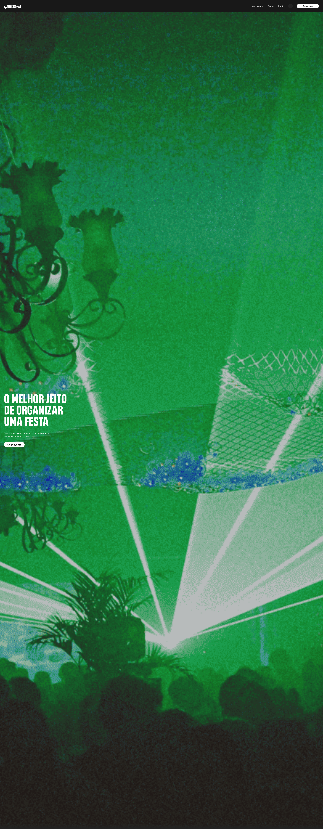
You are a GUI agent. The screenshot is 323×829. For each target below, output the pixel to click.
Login (281, 6)
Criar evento (14, 444)
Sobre (271, 6)
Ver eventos (258, 6)
